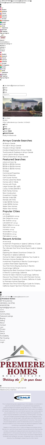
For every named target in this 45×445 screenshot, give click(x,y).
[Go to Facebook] (0, 4)
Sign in (7, 33)
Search (2, 40)
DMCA (2, 334)
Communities (4, 42)
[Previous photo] (5, 108)
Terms (2, 331)
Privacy (2, 329)
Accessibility (4, 336)
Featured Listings (5, 43)
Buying (2, 45)
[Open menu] (0, 80)
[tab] (22, 88)
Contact (2, 50)
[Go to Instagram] (0, 6)
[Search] (3, 97)
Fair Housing (4, 338)
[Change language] (1, 8)
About (2, 49)
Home (2, 309)
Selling (2, 47)
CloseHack (13, 389)
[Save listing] (3, 118)
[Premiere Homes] (22, 383)
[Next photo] (39, 108)
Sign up (2, 33)
